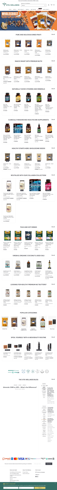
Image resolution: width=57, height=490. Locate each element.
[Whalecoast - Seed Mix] (49, 160)
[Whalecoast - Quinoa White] (39, 161)
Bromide (48, 397)
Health (51, 429)
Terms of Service (26, 473)
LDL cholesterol (50, 431)
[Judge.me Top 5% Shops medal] (42, 371)
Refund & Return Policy (14, 480)
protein (20, 389)
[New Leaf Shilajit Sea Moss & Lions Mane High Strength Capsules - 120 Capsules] (7, 133)
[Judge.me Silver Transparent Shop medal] (37, 371)
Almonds (16, 389)
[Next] (54, 30)
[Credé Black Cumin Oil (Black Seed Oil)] (28, 268)
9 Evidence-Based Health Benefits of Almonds (51, 420)
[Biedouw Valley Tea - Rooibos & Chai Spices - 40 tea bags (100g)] (18, 240)
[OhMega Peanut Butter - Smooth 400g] (39, 297)
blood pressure (50, 426)
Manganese (50, 434)
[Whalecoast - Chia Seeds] (7, 161)
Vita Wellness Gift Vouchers (15, 472)
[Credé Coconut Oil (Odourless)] (7, 268)
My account (12, 481)
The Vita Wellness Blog (14, 473)
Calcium (52, 397)
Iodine (48, 398)
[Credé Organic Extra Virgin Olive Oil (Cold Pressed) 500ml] (49, 269)
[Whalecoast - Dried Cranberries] (18, 47)
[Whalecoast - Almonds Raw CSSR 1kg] (7, 74)
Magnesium (52, 398)
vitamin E (49, 438)
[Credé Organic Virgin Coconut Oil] (18, 268)
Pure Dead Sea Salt (50, 401)
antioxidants (50, 413)
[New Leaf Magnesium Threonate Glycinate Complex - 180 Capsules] (49, 102)
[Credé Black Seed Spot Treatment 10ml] (49, 351)
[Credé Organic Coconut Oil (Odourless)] (39, 268)
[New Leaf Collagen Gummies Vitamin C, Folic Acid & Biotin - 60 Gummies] (48, 189)
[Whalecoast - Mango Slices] (7, 47)
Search (11, 479)
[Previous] (51, 30)
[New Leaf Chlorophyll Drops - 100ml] (39, 133)
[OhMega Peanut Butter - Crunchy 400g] (49, 297)
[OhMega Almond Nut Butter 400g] (28, 297)
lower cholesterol (51, 433)
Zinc (53, 403)
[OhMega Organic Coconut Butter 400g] (7, 297)
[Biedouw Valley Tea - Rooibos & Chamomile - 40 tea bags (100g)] (7, 240)
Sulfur (51, 403)
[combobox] (33, 5)
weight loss (50, 440)
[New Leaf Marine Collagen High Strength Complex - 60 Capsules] (18, 133)
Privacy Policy (25, 472)
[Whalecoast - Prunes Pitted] (49, 47)
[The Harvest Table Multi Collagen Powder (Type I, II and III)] (8, 189)
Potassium (49, 400)
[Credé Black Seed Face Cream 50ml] (18, 350)
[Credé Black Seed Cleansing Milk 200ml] (39, 351)
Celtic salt (49, 416)
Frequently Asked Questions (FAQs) (15, 475)
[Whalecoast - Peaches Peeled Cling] (39, 47)
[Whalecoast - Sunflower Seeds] (28, 160)
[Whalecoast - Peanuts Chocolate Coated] (39, 73)
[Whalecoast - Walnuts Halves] (49, 73)
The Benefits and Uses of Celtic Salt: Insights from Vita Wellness (51, 410)
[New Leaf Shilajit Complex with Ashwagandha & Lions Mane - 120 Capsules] (28, 133)
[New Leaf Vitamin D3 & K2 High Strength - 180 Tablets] (18, 102)
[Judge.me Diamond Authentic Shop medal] (23, 371)
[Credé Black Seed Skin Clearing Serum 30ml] (28, 351)
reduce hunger (50, 437)
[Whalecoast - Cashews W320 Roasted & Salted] (28, 73)
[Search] (45, 5)
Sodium (48, 403)
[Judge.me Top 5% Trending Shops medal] (47, 371)
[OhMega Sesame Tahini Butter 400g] (18, 297)
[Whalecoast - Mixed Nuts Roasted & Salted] (18, 73)
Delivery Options (13, 477)
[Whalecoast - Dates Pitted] (28, 47)
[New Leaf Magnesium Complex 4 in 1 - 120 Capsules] (7, 102)
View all (53, 34)
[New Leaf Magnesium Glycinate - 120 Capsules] (28, 102)
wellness (23, 389)
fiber (48, 429)
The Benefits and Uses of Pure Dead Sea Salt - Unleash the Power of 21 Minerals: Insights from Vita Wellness (50, 392)
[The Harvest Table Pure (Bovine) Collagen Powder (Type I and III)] (21, 189)
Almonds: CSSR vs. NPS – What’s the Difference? (20, 387)
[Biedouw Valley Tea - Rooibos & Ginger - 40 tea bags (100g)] (39, 240)
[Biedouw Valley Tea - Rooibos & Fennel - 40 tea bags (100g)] (49, 240)
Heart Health (50, 430)
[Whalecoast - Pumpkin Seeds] (18, 160)
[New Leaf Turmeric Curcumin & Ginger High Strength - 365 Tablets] (49, 133)
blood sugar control (51, 414)
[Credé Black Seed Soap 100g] (7, 350)
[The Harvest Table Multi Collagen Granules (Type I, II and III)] (8, 212)
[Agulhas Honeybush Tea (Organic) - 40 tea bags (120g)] (28, 240)
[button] (39, 488)
